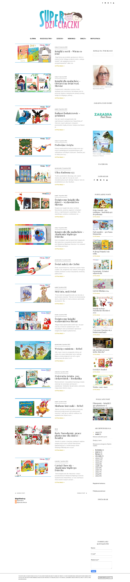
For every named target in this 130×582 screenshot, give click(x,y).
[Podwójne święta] (33, 156)
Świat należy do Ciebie (67, 264)
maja (97, 434)
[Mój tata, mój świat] (33, 302)
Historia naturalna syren (100, 437)
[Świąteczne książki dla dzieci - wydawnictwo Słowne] (33, 210)
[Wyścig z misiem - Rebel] (33, 359)
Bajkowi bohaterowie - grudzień (67, 114)
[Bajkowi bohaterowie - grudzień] (33, 124)
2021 (97, 460)
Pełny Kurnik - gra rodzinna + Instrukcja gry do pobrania (103, 213)
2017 (97, 468)
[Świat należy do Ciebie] (33, 275)
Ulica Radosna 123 (64, 172)
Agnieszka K (20, 500)
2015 (97, 472)
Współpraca (95, 38)
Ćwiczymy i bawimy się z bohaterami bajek (102, 332)
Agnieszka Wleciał (22, 502)
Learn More (102, 577)
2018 (97, 466)
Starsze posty (81, 493)
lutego (98, 454)
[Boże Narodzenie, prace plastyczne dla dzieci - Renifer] (33, 444)
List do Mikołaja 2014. (101, 291)
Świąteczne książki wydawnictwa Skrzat (66, 320)
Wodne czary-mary (100, 388)
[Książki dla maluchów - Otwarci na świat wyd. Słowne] (33, 92)
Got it (110, 577)
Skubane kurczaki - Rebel (69, 405)
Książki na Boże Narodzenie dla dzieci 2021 (101, 311)
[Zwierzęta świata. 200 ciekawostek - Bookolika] (33, 387)
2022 (97, 458)
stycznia (98, 456)
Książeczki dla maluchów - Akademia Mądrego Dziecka (69, 234)
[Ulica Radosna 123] (33, 183)
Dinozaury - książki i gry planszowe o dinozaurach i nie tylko (103, 405)
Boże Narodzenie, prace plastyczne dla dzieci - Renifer (68, 435)
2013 (97, 476)
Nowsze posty (21, 493)
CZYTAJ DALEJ (59, 66)
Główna (33, 38)
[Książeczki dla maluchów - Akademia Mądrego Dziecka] (33, 244)
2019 (97, 464)
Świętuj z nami (97, 440)
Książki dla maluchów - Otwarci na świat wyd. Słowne (67, 83)
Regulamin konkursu (99, 483)
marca (97, 452)
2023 (97, 432)
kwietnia (98, 450)
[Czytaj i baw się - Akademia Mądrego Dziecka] (33, 476)
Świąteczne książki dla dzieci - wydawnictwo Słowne (67, 202)
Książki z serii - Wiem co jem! (68, 52)
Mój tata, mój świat (65, 291)
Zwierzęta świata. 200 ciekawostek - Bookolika (68, 377)
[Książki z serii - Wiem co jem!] (33, 62)
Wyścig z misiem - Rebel (68, 348)
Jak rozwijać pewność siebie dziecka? (101, 352)
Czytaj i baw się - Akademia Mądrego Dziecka (66, 468)
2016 (97, 470)
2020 (97, 462)
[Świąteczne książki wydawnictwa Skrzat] (33, 330)
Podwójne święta (64, 144)
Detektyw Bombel (100, 370)
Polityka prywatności (99, 491)
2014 (97, 474)
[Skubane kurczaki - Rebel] (33, 417)
